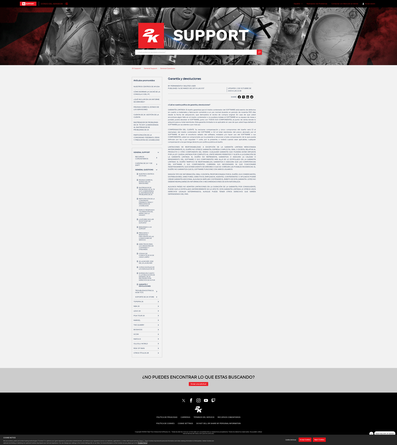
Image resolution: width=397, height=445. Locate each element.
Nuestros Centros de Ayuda (147, 87)
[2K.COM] (198, 409)
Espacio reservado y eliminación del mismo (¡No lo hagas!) (147, 212)
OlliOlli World (141, 344)
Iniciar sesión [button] (370, 4)
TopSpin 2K (138, 302)
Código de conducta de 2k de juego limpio (146, 255)
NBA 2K (137, 306)
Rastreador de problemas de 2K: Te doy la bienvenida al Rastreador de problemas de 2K (147, 191)
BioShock (138, 330)
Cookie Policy (142, 443)
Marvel (137, 320)
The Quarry (139, 325)
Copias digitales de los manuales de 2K (146, 268)
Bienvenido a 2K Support (145, 228)
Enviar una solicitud (198, 384)
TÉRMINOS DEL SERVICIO (204, 417)
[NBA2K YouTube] (206, 400)
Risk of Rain (139, 348)
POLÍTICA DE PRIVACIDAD (167, 417)
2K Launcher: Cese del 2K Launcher (146, 262)
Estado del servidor (52, 4)
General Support (150, 68)
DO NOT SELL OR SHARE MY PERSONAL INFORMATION (218, 423)
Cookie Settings (185, 423)
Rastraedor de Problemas (317, 4)
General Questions (167, 68)
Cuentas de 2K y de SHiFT (143, 164)
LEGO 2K (137, 311)
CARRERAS (185, 417)
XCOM (136, 334)
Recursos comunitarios (141, 158)
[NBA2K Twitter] (184, 400)
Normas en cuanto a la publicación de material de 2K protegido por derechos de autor (147, 276)
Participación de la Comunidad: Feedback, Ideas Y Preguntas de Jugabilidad (147, 137)
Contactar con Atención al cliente (344, 4)
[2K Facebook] (191, 400)
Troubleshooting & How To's (144, 291)
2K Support (136, 68)
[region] (198, 440)
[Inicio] (28, 4)
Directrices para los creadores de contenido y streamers (146, 246)
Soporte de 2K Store (144, 297)
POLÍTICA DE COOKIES (165, 423)
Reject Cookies (319, 439)
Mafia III (137, 339)
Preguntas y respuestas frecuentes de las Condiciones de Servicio (146, 236)
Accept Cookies (305, 439)
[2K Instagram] (198, 400)
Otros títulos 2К (141, 353)
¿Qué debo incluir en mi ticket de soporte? (146, 221)
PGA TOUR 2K (139, 316)
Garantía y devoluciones (145, 285)
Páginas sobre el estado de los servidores (146, 181)
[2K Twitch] (213, 400)
